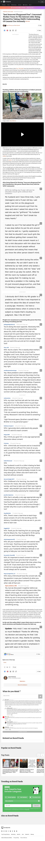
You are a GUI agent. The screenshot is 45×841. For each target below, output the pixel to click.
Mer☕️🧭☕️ (7, 716)
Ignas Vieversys (10, 25)
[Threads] (12, 831)
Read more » (22, 681)
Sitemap (32, 834)
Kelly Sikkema (13, 120)
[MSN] (14, 831)
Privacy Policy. (27, 809)
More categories (9, 800)
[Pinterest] (6, 831)
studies (4, 156)
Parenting (5, 11)
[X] (8, 831)
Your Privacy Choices (5, 834)
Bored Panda (5, 827)
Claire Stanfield (10, 721)
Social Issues (10, 11)
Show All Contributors (22, 684)
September (7, 727)
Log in (42, 1)
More (30, 4)
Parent (5, 662)
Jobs (23, 834)
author (10, 160)
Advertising (13, 834)
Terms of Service (23, 837)
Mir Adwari (7, 699)
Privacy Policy (16, 837)
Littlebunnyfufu (10, 708)
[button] (39, 755)
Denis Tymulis (17, 25)
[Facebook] (1, 831)
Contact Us (27, 834)
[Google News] (16, 831)
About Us (18, 834)
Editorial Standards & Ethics (6, 837)
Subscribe (36, 805)
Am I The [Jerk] (19, 68)
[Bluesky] (10, 831)
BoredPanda (7, 2)
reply (10, 706)
